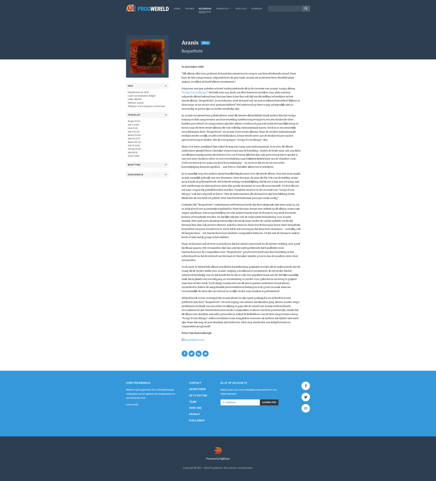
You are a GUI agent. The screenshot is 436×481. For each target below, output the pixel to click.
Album (205, 43)
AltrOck (138, 99)
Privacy (194, 414)
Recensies (205, 8)
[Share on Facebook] (185, 354)
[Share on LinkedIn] (199, 354)
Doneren (257, 8)
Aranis (140, 102)
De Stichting (198, 395)
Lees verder (132, 404)
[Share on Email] (206, 354)
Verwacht (222, 8)
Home (177, 8)
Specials (241, 8)
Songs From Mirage (195, 92)
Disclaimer (197, 420)
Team (192, 401)
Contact (195, 383)
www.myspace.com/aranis (151, 106)
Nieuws (189, 8)
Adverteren (197, 389)
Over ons (195, 408)
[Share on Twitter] (192, 354)
